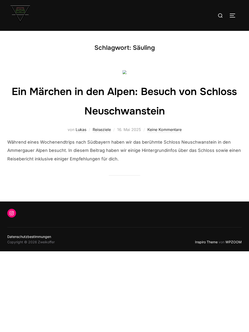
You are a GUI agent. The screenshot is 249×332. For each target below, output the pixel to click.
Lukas (81, 129)
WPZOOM (233, 242)
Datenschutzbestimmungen (29, 237)
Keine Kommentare (164, 129)
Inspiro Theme (206, 242)
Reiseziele (102, 129)
